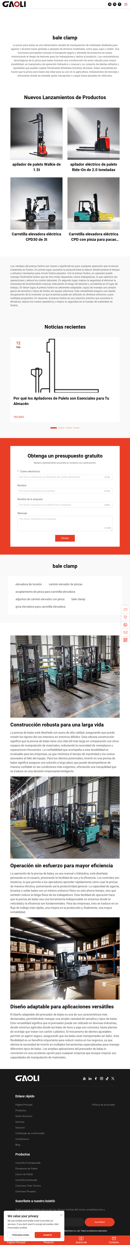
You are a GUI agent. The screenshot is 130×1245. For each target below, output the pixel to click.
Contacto (114, 1242)
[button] (53, 427)
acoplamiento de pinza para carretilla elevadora (45, 591)
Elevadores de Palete (26, 1168)
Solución (20, 1127)
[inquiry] (125, 609)
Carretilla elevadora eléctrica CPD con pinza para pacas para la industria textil (93, 237)
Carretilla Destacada (26, 1180)
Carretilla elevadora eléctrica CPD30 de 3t (36, 237)
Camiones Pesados (25, 1191)
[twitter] (113, 1078)
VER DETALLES (36, 133)
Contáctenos (22, 1139)
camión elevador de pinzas (65, 584)
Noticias (19, 1121)
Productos (20, 1110)
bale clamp (78, 599)
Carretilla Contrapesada (27, 1162)
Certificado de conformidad (29, 1133)
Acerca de (81, 1242)
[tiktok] (107, 1078)
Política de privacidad (103, 1104)
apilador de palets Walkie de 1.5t (36, 167)
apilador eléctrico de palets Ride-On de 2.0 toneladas (93, 167)
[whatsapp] (125, 625)
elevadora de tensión (29, 584)
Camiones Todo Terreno (28, 1185)
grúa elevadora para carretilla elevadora (40, 606)
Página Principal (23, 1104)
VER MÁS (18, 416)
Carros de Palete (24, 1174)
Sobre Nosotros (23, 1116)
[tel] (125, 617)
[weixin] (125, 640)
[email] (125, 632)
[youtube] (109, 4)
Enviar (65, 538)
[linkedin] (114, 4)
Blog (17, 1144)
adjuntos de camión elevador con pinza (40, 599)
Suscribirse (100, 1222)
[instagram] (101, 1078)
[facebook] (119, 4)
